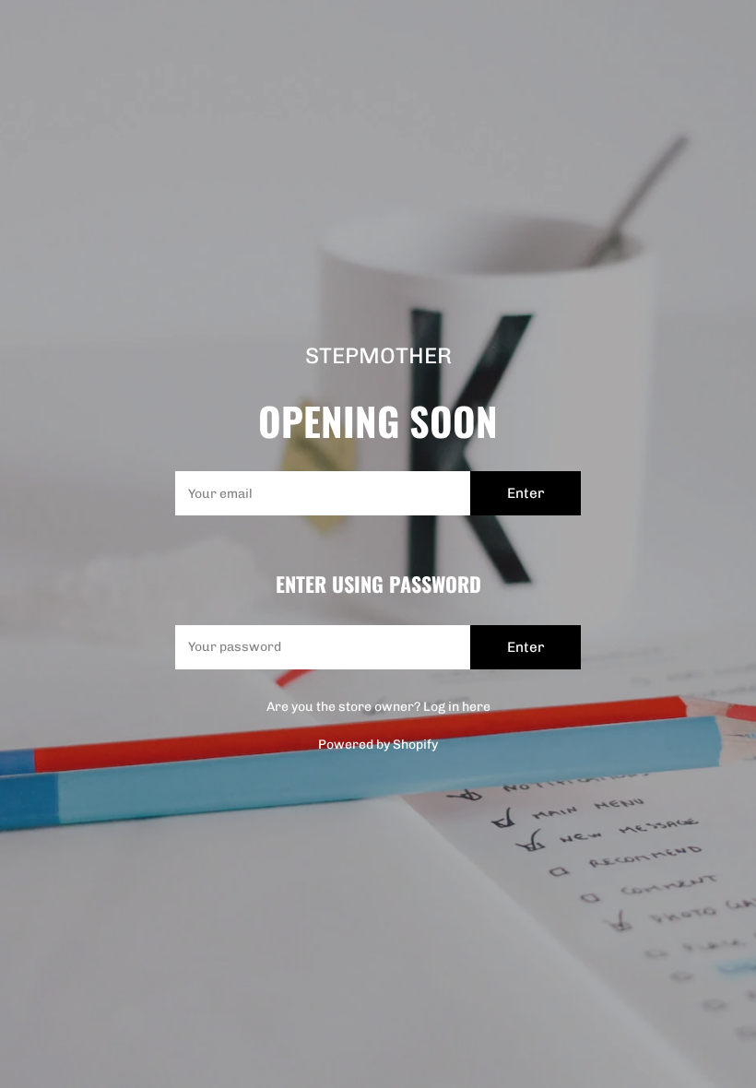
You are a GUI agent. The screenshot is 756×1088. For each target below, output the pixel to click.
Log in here (456, 707)
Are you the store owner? (378, 707)
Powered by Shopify (378, 744)
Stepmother (378, 356)
